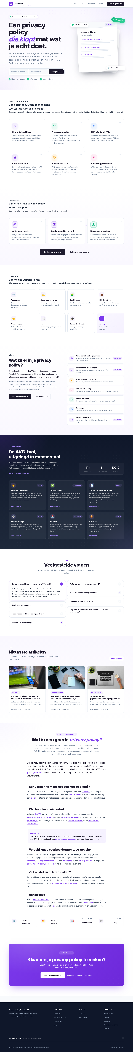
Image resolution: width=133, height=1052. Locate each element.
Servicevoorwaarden (111, 1025)
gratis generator (34, 772)
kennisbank (88, 903)
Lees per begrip (41, 396)
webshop (86, 792)
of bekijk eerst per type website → (79, 975)
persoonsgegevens (70, 817)
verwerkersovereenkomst (65, 839)
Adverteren (83, 1017)
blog (33, 798)
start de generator (41, 900)
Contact (100, 4)
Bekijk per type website (79, 252)
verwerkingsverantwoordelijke (40, 817)
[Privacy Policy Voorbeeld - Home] (20, 3)
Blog (83, 4)
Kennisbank (75, 4)
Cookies (106, 1017)
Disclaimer (107, 1021)
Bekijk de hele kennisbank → (19, 473)
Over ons (91, 4)
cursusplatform (85, 861)
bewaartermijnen (75, 820)
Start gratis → (56, 72)
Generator (57, 1014)
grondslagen (32, 820)
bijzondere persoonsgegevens (65, 883)
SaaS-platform (75, 795)
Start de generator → (52, 252)
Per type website (60, 1017)
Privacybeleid (108, 1014)
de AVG (37, 814)
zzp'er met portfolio (49, 861)
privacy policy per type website (41, 864)
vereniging (67, 861)
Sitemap (106, 1028)
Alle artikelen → (116, 658)
